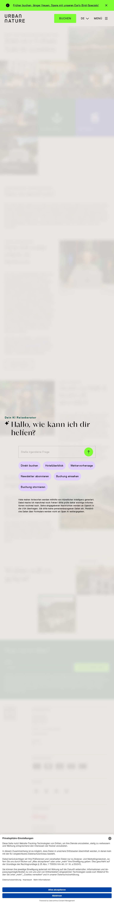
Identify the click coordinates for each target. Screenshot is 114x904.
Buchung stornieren (33, 487)
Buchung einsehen (67, 476)
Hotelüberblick (54, 465)
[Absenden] (88, 451)
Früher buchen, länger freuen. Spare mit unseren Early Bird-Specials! (56, 5)
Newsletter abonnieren (35, 476)
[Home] (15, 18)
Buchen (65, 18)
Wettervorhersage (82, 465)
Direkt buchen (29, 465)
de (82, 18)
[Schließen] (106, 5)
